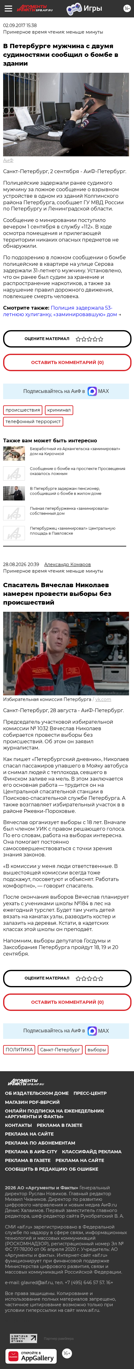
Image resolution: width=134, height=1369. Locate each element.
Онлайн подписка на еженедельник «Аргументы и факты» (54, 1113)
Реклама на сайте (29, 1134)
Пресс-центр (90, 1093)
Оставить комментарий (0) (67, 362)
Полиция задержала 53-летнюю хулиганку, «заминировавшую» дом (60, 311)
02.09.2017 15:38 (20, 25)
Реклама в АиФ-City (31, 1152)
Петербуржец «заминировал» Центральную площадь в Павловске (72, 531)
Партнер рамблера (59, 1338)
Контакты (18, 1125)
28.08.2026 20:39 (21, 564)
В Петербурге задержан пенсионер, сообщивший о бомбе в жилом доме (65, 491)
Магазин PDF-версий (32, 1102)
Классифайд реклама (92, 1152)
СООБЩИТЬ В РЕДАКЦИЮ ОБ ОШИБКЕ (51, 1169)
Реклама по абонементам (40, 1143)
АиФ (8, 160)
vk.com (103, 699)
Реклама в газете (59, 1125)
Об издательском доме (37, 1093)
